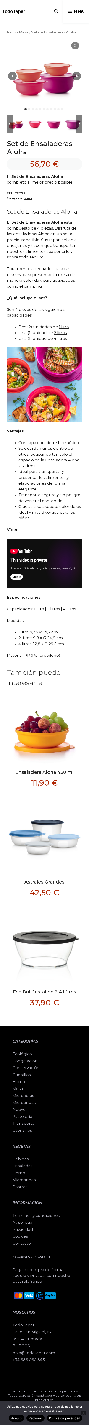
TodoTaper (13, 11)
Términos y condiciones (36, 1215)
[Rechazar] (83, 1413)
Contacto (22, 1243)
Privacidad (23, 1229)
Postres (20, 1187)
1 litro (64, 326)
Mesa (23, 32)
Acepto (16, 1418)
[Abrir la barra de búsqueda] (56, 11)
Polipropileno (45, 655)
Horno (19, 1173)
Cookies (20, 1236)
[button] (79, 124)
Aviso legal (23, 1222)
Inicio (11, 32)
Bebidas (21, 1159)
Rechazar (35, 1418)
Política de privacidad (64, 1418)
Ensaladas (23, 1166)
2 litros (60, 332)
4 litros (60, 338)
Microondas (24, 1179)
